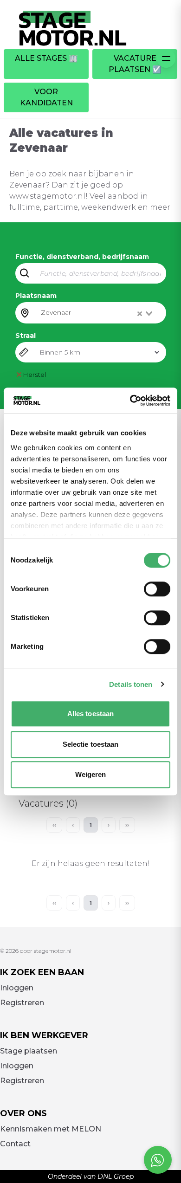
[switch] (157, 589)
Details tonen (130, 684)
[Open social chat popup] (158, 1160)
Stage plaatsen (28, 1051)
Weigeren (90, 774)
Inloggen (16, 987)
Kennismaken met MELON (50, 1129)
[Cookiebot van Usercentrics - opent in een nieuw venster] (130, 400)
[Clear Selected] (139, 313)
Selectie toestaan (91, 744)
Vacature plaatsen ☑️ (135, 64)
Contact (15, 1143)
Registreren (22, 1002)
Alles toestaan (90, 714)
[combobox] (97, 313)
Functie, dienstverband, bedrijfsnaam (82, 256)
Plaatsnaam (36, 295)
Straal (25, 335)
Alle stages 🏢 (46, 58)
